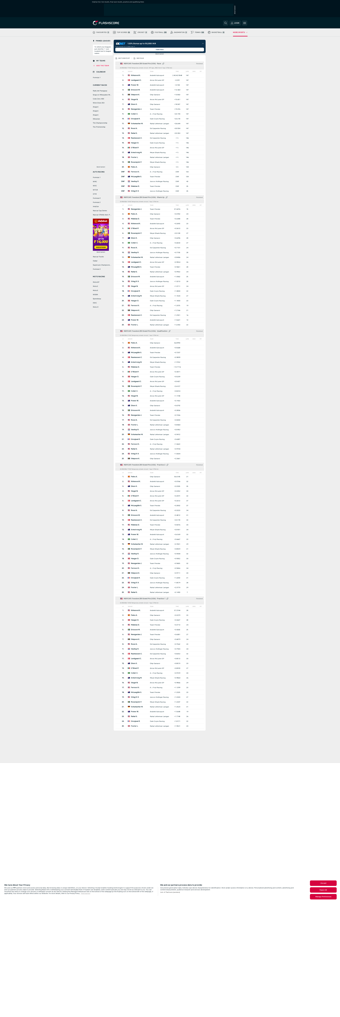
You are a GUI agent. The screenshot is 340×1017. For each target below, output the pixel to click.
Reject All (323, 890)
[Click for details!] (159, 75)
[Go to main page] (111, 23)
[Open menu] (244, 23)
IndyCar (140, 58)
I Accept (323, 883)
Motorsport (124, 58)
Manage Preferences (323, 897)
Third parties (85, 893)
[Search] (225, 23)
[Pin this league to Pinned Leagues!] (163, 63)
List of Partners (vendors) (170, 892)
